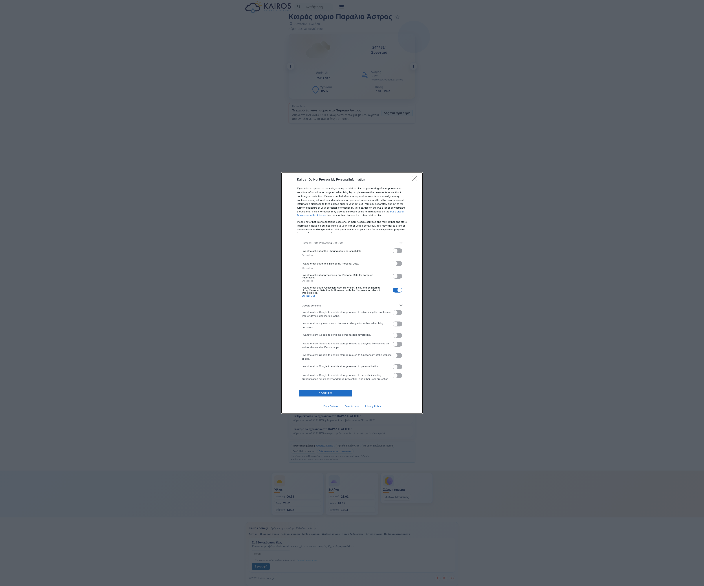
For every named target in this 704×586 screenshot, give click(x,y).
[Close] (415, 179)
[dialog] (352, 293)
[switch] (397, 250)
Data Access (352, 406)
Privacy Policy (373, 406)
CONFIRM (325, 393)
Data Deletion (331, 406)
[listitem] (352, 243)
